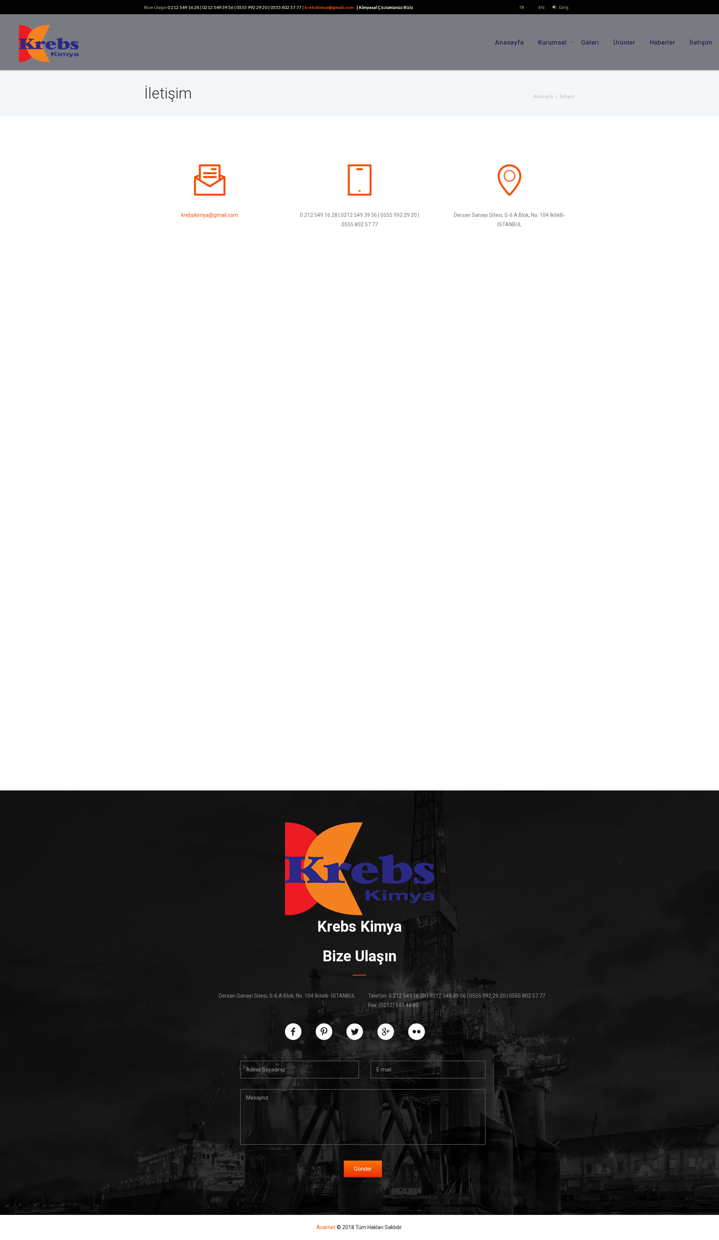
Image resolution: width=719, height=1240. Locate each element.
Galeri (590, 42)
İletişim (701, 42)
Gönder (363, 1168)
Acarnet (326, 1227)
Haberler (663, 42)
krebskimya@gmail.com (329, 7)
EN (541, 7)
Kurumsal (552, 42)
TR (521, 7)
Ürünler (624, 42)
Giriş (563, 7)
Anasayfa (509, 42)
